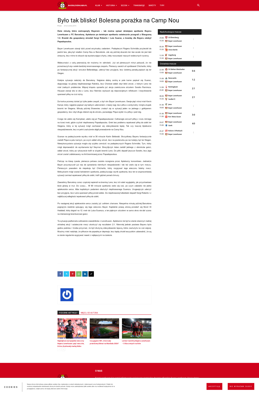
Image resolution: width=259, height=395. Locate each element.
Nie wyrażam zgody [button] (241, 386)
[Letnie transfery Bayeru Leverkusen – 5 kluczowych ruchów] (136, 328)
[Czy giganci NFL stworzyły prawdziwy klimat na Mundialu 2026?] (104, 328)
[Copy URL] (91, 274)
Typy (162, 5)
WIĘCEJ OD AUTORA (89, 313)
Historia (110, 5)
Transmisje (139, 5)
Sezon (124, 5)
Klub (97, 5)
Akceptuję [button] (214, 386)
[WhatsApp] (78, 274)
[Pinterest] (72, 274)
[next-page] (63, 349)
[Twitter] (66, 274)
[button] (198, 5)
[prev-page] (59, 349)
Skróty (152, 5)
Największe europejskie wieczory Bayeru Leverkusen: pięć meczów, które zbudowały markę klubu (70, 343)
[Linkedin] (85, 274)
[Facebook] (60, 274)
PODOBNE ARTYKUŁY (68, 313)
